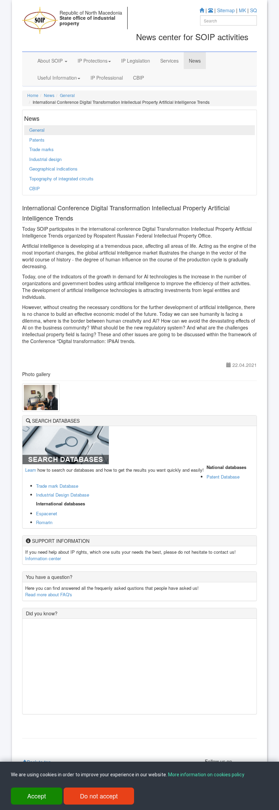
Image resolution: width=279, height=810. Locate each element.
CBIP (138, 77)
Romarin (44, 522)
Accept (36, 795)
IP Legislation (135, 60)
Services (169, 60)
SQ (253, 10)
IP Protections (93, 60)
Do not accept (99, 795)
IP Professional (107, 77)
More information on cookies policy (206, 774)
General (67, 95)
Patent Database (223, 476)
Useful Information (57, 77)
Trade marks (41, 149)
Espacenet (46, 513)
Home (32, 95)
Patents (37, 139)
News (195, 60)
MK (242, 10)
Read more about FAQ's (48, 594)
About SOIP (50, 60)
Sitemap (226, 10)
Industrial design (45, 159)
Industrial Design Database (62, 494)
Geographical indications (53, 168)
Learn (30, 470)
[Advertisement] (139, 666)
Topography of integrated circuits (61, 178)
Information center (43, 558)
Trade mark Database (57, 486)
